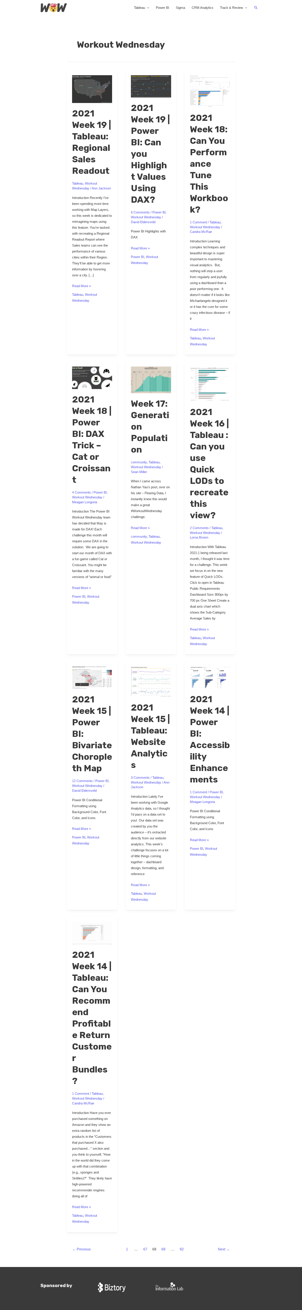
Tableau (139, 7)
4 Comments (81, 492)
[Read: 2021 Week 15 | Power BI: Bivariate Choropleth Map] (92, 677)
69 (163, 1249)
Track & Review (231, 7)
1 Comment (198, 222)
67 (145, 1249)
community (139, 462)
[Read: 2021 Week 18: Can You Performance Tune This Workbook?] (210, 91)
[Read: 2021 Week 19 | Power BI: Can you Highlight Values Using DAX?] (151, 86)
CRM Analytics (202, 7)
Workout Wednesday (146, 217)
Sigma (180, 7)
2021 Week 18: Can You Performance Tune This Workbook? (209, 164)
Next (224, 1249)
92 (182, 1249)
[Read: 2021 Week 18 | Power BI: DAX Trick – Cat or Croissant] (92, 377)
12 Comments (82, 781)
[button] (256, 8)
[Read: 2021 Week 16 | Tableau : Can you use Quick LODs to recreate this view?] (210, 384)
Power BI (162, 7)
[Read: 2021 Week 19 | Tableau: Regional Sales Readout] (92, 89)
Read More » (81, 285)
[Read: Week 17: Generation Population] (151, 379)
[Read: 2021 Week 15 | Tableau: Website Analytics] (151, 681)
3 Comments (140, 777)
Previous (81, 1249)
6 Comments (140, 212)
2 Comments (199, 528)
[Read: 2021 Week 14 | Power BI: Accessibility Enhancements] (210, 677)
